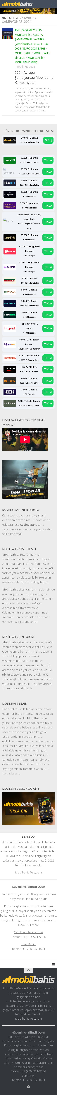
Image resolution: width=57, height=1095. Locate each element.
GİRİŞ (48, 140)
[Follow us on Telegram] (28, 1086)
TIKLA (48, 160)
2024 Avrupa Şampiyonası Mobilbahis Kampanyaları (34, 77)
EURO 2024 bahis (34, 48)
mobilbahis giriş (26, 62)
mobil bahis (23, 53)
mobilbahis (35, 57)
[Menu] (53, 4)
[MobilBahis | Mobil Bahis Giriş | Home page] (22, 4)
